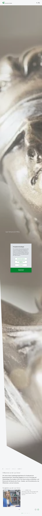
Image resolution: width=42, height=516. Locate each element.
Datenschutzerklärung (21, 269)
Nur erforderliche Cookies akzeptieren (21, 262)
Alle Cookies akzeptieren (21, 258)
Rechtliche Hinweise (21, 270)
